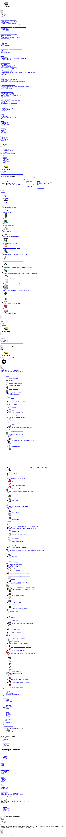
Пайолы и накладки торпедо (14, 566)
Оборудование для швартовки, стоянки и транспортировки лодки (22, 528)
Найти (2, 818)
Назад (8, 374)
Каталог (7, 376)
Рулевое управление (12, 614)
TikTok (4, 162)
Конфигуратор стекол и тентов (7, 760)
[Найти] (2, 12)
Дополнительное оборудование (15, 436)
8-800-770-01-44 (4, 139)
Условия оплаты (4, 787)
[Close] (2, 830)
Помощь (7, 700)
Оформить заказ (13, 835)
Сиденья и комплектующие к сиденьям (16, 638)
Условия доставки (4, 788)
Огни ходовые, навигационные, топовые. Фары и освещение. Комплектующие (25, 552)
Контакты (5, 758)
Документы (3, 779)
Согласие (3, 780)
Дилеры (2, 782)
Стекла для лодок (4, 768)
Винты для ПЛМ (12, 407)
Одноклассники (6, 159)
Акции (2, 763)
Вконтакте (5, 155)
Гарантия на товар (5, 789)
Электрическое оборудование (14, 675)
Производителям (4, 784)
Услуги (7, 692)
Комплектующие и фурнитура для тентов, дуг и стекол (20, 493)
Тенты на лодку (4, 771)
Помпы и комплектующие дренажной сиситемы (19, 576)
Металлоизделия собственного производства (18, 508)
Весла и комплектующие (13, 394)
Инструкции (3, 790)
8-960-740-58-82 (12, 141)
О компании (3, 775)
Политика (3, 781)
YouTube (5, 158)
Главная (5, 756)
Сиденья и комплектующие (7, 772)
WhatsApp (5, 160)
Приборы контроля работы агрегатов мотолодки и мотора (21, 589)
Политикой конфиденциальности (27, 827)
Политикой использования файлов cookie (10, 827)
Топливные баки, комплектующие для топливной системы (21, 655)
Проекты (2, 764)
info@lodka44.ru (4, 152)
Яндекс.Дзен (6, 161)
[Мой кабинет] (1, 345)
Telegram (5, 157)
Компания (8, 709)
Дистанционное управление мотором (16, 417)
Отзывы (2, 777)
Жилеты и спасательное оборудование (16, 478)
